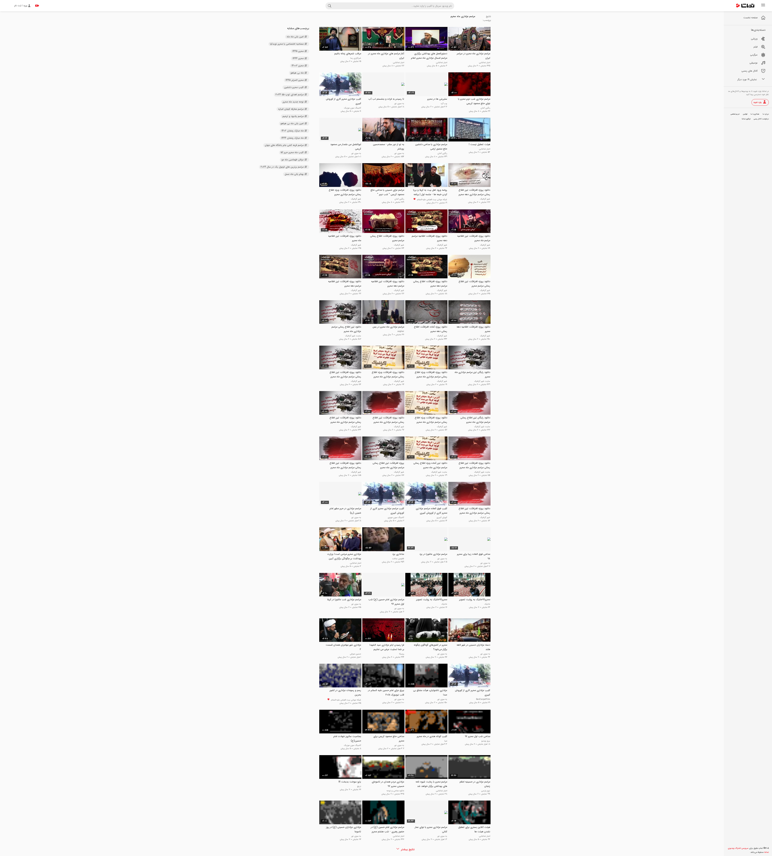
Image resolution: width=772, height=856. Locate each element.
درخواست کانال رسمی (761, 119)
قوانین (745, 114)
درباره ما (766, 114)
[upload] (37, 5)
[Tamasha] (745, 5)
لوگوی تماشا (746, 119)
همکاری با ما (754, 114)
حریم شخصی (735, 114)
